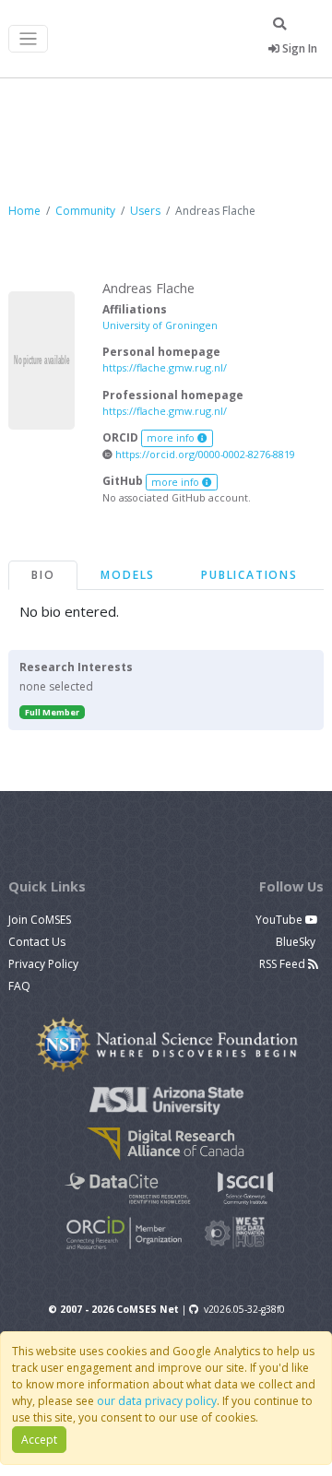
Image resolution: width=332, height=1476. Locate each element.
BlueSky (297, 942)
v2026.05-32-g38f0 (244, 1309)
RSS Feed (283, 964)
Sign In (298, 48)
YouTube (280, 919)
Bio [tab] (42, 575)
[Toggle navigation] (28, 39)
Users (145, 210)
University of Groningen (160, 325)
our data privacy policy (157, 1401)
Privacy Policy (43, 964)
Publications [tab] (249, 575)
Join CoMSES (39, 919)
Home (24, 210)
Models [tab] (128, 575)
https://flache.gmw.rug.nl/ (164, 367)
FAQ (19, 986)
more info (172, 437)
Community (85, 210)
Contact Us (36, 942)
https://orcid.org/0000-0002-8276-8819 (204, 454)
